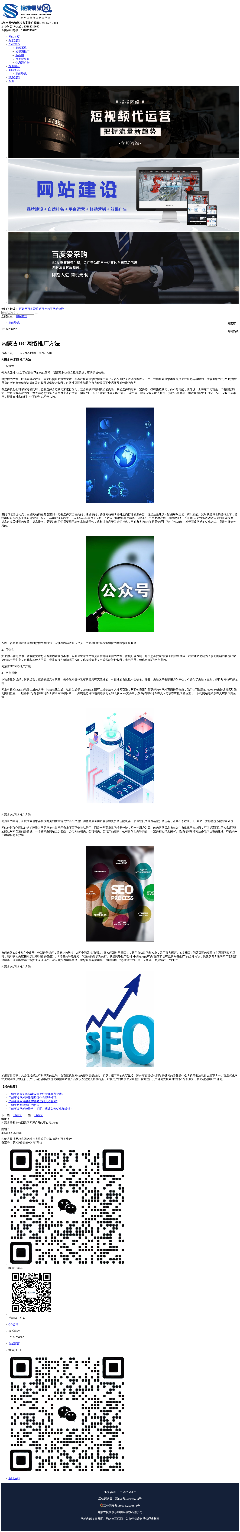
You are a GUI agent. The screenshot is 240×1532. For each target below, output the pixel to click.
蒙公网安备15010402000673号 (121, 1505)
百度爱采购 (34, 308)
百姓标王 (47, 308)
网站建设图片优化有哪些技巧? (32, 1097)
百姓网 (23, 308)
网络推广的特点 (23, 1105)
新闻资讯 (14, 322)
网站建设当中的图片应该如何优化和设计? (40, 1108)
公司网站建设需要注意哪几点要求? (35, 1093)
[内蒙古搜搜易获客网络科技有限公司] (27, 19)
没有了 (17, 1115)
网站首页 (21, 316)
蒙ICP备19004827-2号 (128, 1498)
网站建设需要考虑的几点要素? (32, 1101)
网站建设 (58, 308)
